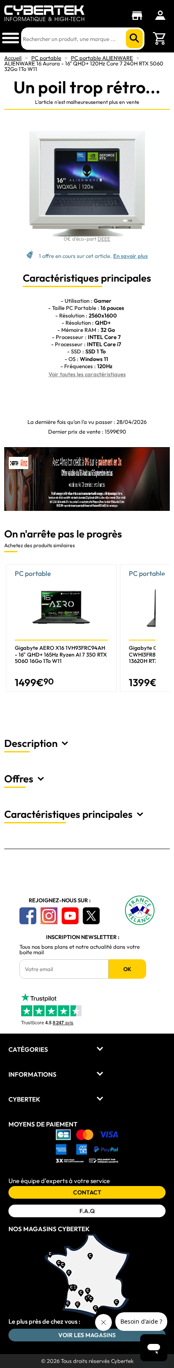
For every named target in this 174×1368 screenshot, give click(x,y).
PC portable (46, 57)
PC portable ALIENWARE (102, 57)
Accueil (13, 57)
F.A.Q (87, 1211)
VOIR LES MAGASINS (87, 1335)
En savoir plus (130, 255)
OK (127, 969)
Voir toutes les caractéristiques (87, 374)
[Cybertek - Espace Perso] (160, 15)
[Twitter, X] (91, 915)
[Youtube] (70, 915)
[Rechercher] (134, 38)
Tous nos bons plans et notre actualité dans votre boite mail (79, 949)
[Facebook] (27, 915)
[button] (163, 631)
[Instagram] (49, 915)
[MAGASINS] (139, 15)
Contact (87, 1192)
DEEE (104, 239)
